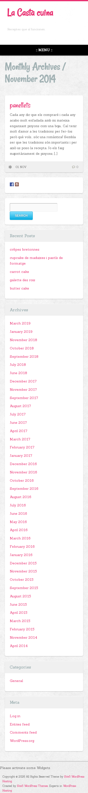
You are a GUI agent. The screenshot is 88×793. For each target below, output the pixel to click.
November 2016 (23, 472)
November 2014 (23, 637)
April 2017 (18, 431)
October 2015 (21, 579)
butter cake (19, 288)
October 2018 (22, 348)
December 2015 (23, 563)
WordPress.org (22, 740)
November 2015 (23, 571)
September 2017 (24, 398)
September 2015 (24, 588)
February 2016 (22, 546)
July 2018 (18, 364)
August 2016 (20, 497)
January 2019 (21, 331)
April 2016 (19, 530)
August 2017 (20, 406)
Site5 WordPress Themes (32, 786)
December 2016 (23, 464)
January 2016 (21, 555)
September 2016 (24, 488)
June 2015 (18, 604)
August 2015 (20, 596)
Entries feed (20, 724)
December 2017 (23, 381)
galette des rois (22, 280)
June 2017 (18, 422)
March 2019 (20, 323)
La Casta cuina (30, 12)
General (16, 681)
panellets (20, 105)
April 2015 (18, 612)
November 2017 (23, 389)
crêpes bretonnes (24, 249)
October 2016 (22, 480)
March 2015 (20, 621)
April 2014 (19, 646)
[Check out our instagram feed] (17, 184)
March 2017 (20, 439)
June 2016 (18, 513)
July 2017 (18, 414)
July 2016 (18, 505)
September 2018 (24, 356)
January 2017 (21, 455)
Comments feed (23, 732)
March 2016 (20, 538)
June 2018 (18, 373)
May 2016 (18, 522)
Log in (15, 716)
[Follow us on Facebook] (12, 184)
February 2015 (22, 629)
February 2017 (22, 447)
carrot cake (19, 271)
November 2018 (23, 340)
